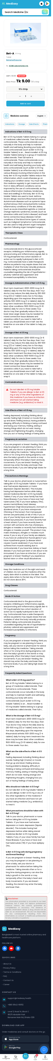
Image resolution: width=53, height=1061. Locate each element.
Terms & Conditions (12, 972)
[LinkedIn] (18, 948)
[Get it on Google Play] (47, 3)
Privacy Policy (9, 968)
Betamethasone (13, 60)
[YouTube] (11, 948)
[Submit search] (45, 11)
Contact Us (8, 980)
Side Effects (34, 124)
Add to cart (25, 104)
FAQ (5, 976)
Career (6, 984)
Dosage (22, 124)
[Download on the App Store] (41, 3)
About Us (7, 963)
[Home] (26, 1056)
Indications (9, 124)
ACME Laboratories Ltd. (18, 66)
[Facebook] (4, 948)
